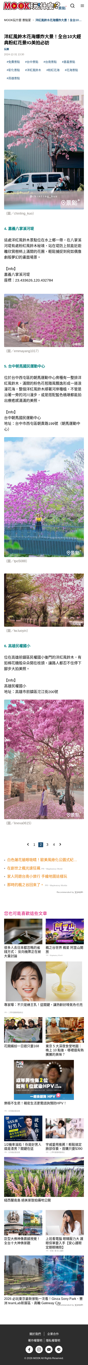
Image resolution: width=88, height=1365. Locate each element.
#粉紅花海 (53, 70)
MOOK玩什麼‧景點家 (17, 20)
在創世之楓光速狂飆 (23, 868)
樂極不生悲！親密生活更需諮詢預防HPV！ (35, 1103)
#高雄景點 (13, 78)
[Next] (60, 844)
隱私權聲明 (53, 1340)
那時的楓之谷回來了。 (25, 885)
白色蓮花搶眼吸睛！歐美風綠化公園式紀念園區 (42, 860)
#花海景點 (71, 70)
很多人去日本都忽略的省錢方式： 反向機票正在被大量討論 (22, 952)
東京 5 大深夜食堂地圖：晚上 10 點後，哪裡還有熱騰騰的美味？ (65, 1050)
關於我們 (35, 1334)
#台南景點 (50, 61)
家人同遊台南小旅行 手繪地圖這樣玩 (37, 876)
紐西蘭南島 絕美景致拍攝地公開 (27, 1200)
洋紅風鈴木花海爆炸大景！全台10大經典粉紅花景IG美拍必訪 (58, 20)
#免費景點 (13, 61)
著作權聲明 (35, 1340)
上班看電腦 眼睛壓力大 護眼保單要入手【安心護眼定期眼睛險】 (64, 1243)
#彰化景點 (13, 70)
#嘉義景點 (68, 61)
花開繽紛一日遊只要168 (21, 1046)
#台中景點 (31, 61)
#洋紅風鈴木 (33, 70)
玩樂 (6, 49)
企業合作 (53, 1334)
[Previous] (28, 844)
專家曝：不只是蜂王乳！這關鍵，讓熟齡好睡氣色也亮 (43, 1005)
